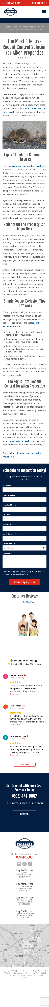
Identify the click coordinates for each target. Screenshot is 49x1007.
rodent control (26, 453)
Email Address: (9, 524)
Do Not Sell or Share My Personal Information (26, 974)
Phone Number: (10, 495)
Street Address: (9, 505)
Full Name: (7, 485)
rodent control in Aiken (20, 441)
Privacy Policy (30, 973)
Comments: (7, 553)
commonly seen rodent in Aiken (28, 166)
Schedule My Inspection (24, 582)
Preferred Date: (9, 543)
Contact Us (37, 3)
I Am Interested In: (10, 534)
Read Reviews (28, 602)
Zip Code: (6, 514)
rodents (12, 453)
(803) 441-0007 (13, 3)
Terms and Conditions (13, 973)
